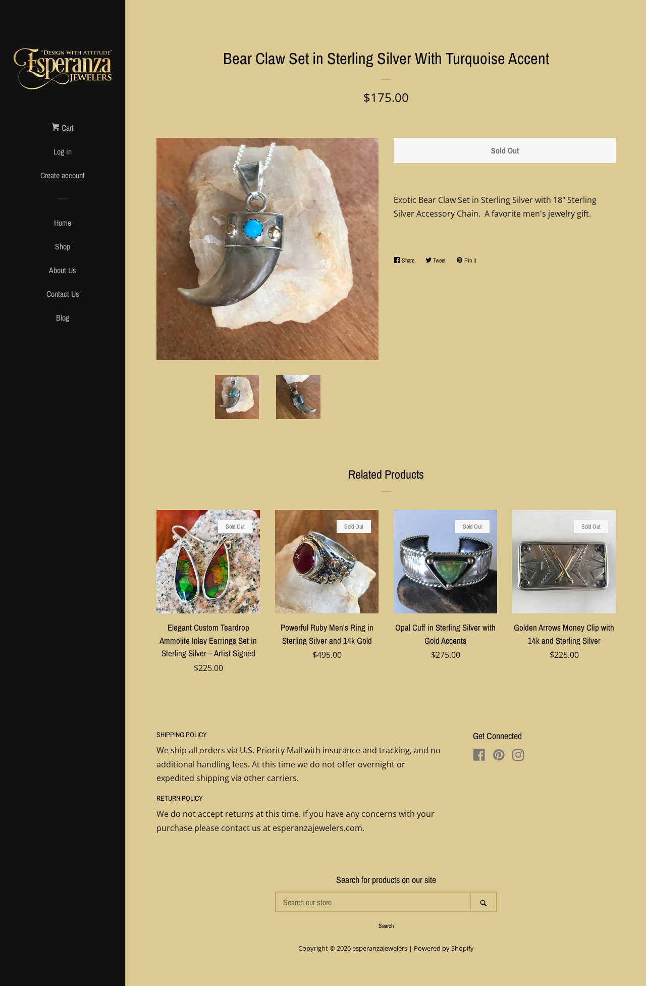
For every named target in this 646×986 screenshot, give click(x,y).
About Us (62, 270)
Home (62, 222)
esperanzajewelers (379, 948)
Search (386, 926)
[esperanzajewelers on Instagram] (518, 756)
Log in (62, 151)
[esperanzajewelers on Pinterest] (499, 756)
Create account (62, 175)
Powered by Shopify (444, 948)
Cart (67, 127)
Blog (62, 317)
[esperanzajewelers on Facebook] (479, 756)
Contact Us (62, 293)
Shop (62, 246)
